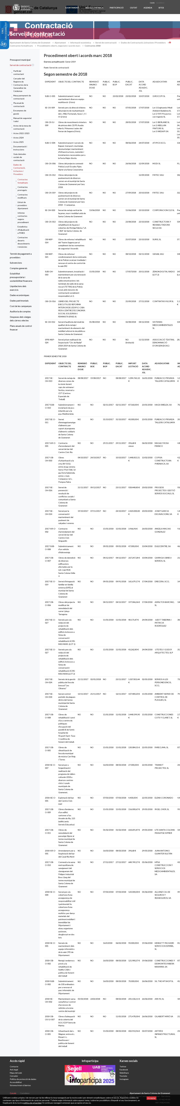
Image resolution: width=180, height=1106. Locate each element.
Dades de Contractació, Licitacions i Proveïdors (143, 42)
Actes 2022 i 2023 (21, 133)
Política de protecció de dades (23, 1079)
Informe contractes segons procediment (23, 217)
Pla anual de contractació (18, 104)
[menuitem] (21, 60)
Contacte (14, 1066)
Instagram (124, 1079)
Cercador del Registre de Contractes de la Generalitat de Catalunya (20, 84)
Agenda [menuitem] (148, 7)
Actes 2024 (18, 137)
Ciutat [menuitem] (133, 7)
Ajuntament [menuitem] (72, 7)
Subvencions (16, 262)
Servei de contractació (106, 42)
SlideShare (124, 1073)
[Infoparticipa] (90, 1075)
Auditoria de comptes (20, 311)
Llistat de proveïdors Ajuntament (23, 205)
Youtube (123, 1076)
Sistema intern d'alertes (20, 1085)
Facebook (124, 1069)
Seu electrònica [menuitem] (94, 7)
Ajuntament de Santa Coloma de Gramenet (30, 42)
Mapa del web (16, 1073)
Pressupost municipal (20, 59)
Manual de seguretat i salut (22, 119)
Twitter (123, 1066)
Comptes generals (18, 268)
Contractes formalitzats (21, 45)
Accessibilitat (16, 1082)
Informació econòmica (80, 42)
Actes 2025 (18, 142)
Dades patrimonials (19, 300)
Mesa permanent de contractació (22, 97)
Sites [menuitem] (161, 7)
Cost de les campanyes (21, 306)
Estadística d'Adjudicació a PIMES (23, 229)
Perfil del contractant (18, 72)
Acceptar (151, 1098)
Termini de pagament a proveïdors (21, 255)
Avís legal (14, 1069)
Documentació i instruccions (20, 148)
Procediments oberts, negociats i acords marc (59, 45)
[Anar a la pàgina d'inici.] (23, 7)
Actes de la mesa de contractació (22, 127)
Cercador (14, 1076)
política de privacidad (32, 1103)
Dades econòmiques (19, 295)
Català (152, 3)
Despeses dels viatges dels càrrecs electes (20, 319)
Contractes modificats (23, 196)
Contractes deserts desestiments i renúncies (24, 242)
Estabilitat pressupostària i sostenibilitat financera (21, 277)
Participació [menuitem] (117, 7)
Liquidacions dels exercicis (18, 288)
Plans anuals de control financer (21, 328)
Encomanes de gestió (19, 112)
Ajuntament (60, 42)
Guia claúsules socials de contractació (19, 157)
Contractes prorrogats (23, 188)
